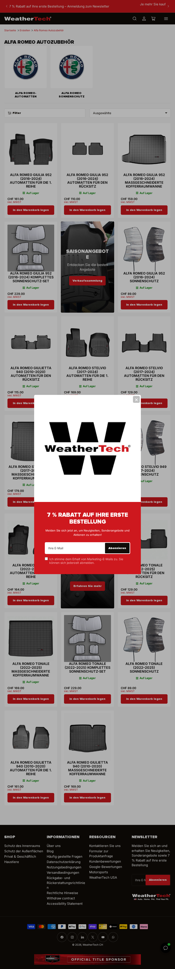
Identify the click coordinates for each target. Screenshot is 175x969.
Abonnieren (117, 548)
